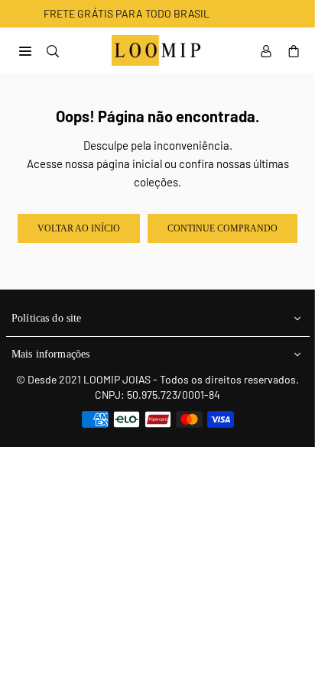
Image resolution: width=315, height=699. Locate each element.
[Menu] (25, 50)
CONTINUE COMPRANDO (222, 228)
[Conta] (266, 50)
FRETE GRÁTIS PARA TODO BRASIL (115, 13)
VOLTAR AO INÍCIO (78, 228)
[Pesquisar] (53, 50)
